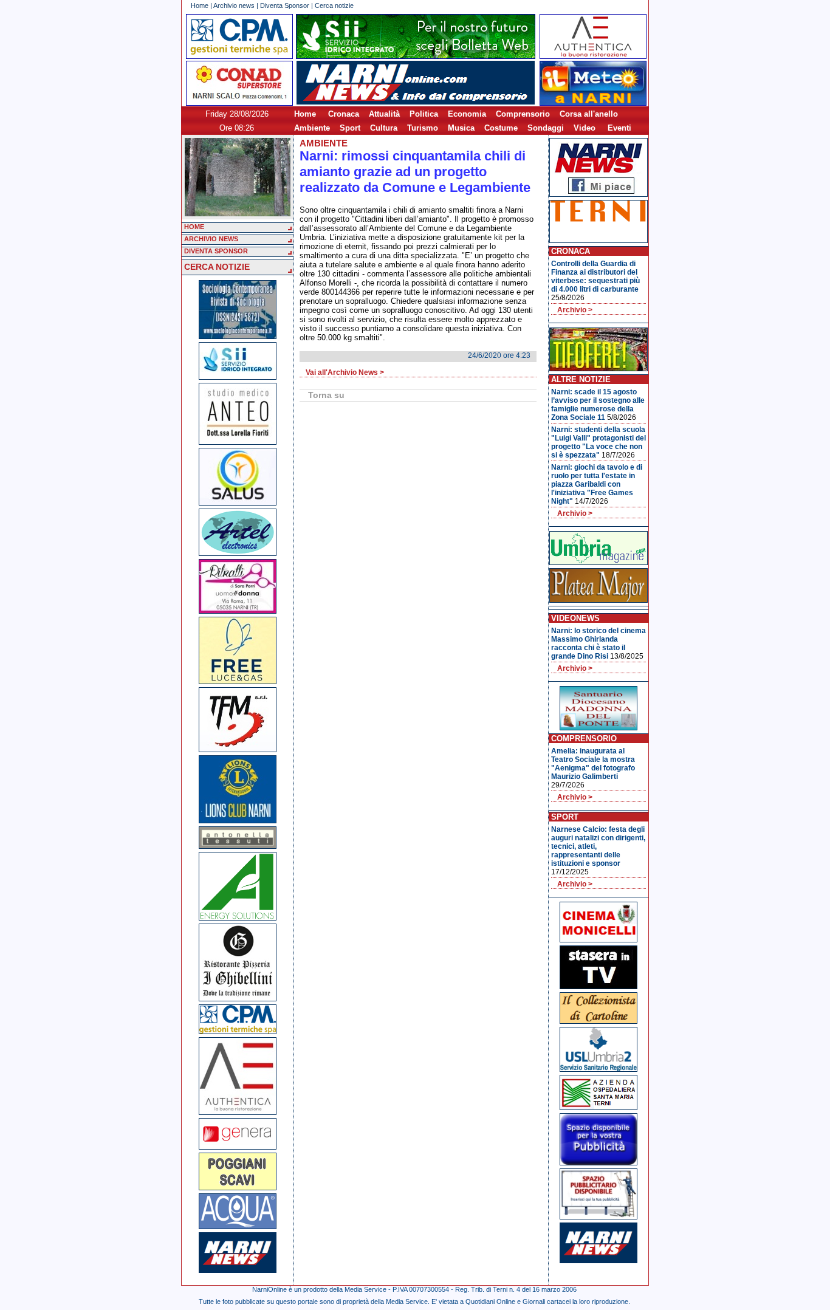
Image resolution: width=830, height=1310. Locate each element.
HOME (194, 226)
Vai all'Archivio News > (345, 372)
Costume (501, 127)
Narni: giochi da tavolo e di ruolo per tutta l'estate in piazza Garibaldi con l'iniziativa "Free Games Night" (596, 484)
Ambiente (312, 127)
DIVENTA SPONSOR (216, 251)
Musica (461, 127)
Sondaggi (545, 127)
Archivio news (234, 5)
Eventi (619, 127)
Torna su (326, 395)
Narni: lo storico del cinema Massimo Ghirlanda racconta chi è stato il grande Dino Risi (598, 643)
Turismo (422, 127)
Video (584, 127)
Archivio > (574, 310)
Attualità (384, 113)
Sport (350, 127)
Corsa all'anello (589, 113)
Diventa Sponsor (284, 5)
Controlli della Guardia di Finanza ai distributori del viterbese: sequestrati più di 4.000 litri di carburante (595, 276)
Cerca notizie (334, 5)
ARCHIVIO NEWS (211, 238)
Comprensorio (523, 113)
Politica (424, 113)
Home (199, 5)
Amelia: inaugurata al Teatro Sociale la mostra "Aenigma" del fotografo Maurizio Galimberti (593, 764)
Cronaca (343, 113)
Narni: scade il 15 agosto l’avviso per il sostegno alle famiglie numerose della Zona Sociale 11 (598, 405)
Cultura (383, 127)
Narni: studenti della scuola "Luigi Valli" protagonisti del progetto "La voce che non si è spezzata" (598, 442)
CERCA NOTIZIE (217, 267)
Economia (467, 113)
